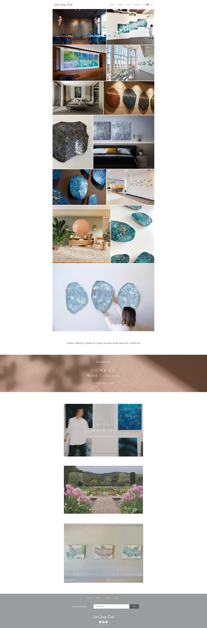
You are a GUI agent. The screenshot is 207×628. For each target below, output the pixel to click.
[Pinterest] (106, 622)
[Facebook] (103, 622)
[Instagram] (100, 622)
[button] (144, 5)
